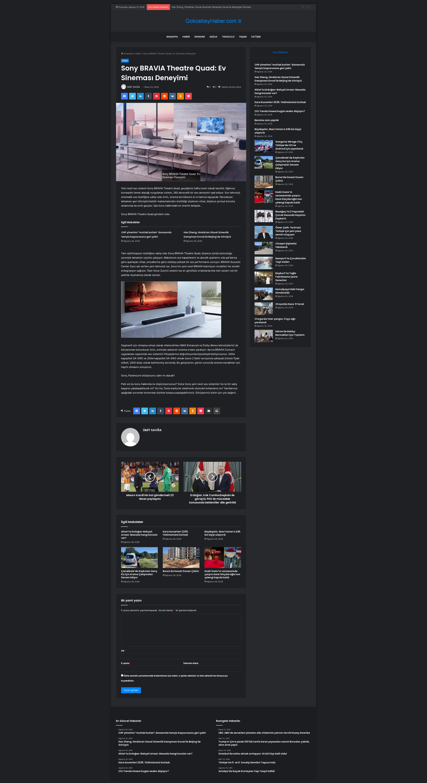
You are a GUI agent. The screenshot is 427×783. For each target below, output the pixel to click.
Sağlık (213, 36)
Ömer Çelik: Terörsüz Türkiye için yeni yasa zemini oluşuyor (288, 231)
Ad (123, 650)
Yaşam (243, 36)
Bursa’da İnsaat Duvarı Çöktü (181, 571)
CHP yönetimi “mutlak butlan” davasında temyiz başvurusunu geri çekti (280, 66)
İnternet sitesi (190, 663)
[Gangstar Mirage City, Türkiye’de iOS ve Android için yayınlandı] (264, 146)
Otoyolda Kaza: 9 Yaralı (289, 304)
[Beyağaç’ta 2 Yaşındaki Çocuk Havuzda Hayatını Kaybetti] (264, 216)
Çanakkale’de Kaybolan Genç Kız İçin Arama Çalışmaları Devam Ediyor (139, 574)
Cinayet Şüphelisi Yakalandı (286, 245)
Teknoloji (228, 36)
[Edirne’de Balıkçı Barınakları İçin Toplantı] (264, 336)
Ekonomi (199, 36)
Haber (186, 36)
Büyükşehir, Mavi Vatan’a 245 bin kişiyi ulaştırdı (222, 533)
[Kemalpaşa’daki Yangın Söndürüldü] (264, 294)
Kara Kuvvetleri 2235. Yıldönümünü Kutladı (175, 533)
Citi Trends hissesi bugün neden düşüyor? (280, 111)
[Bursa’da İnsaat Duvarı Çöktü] (181, 557)
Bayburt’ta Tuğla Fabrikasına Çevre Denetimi (286, 277)
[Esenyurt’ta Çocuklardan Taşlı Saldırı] (264, 263)
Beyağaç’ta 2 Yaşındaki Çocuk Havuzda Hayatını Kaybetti (290, 215)
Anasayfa (172, 36)
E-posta (126, 663)
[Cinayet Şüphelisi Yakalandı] (264, 248)
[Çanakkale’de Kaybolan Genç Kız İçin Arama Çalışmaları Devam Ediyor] (139, 557)
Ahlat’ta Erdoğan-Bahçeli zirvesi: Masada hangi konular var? (139, 535)
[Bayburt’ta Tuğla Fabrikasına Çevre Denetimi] (264, 278)
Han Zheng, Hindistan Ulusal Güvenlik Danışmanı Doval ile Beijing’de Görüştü (278, 79)
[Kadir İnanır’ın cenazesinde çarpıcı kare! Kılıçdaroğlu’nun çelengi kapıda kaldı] (222, 557)
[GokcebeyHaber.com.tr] (213, 21)
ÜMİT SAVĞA (133, 87)
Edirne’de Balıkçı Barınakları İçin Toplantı (290, 333)
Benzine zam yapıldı (267, 120)
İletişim (256, 36)
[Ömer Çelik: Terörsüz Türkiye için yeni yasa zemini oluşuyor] (264, 232)
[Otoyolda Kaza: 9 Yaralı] (264, 308)
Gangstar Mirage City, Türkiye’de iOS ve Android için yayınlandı (289, 145)
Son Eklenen (280, 52)
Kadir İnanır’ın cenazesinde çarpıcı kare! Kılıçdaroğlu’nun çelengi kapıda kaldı (222, 574)
